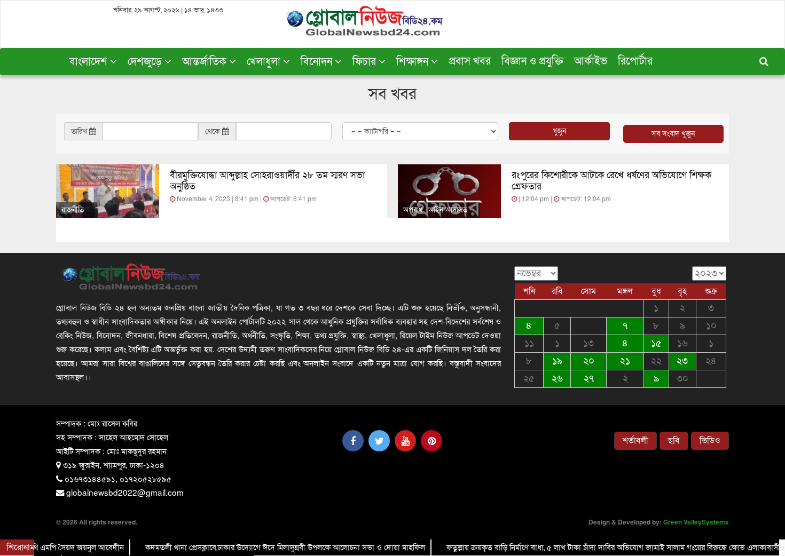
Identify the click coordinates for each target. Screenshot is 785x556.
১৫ (656, 343)
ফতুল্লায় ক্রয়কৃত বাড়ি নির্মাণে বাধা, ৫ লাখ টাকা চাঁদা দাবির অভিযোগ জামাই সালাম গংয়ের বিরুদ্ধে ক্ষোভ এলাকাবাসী (602, 547)
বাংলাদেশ (89, 62)
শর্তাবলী (635, 441)
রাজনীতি (72, 210)
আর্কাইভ (590, 61)
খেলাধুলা (265, 62)
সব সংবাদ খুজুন (673, 134)
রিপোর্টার (635, 61)
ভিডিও (710, 441)
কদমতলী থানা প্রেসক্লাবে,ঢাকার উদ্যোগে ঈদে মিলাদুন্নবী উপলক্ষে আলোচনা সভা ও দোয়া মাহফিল (274, 547)
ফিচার (365, 62)
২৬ (557, 378)
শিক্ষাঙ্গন (413, 62)
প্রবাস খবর (470, 61)
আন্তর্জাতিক (205, 62)
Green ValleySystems (696, 522)
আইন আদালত (447, 210)
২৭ (589, 378)
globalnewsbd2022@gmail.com (125, 492)
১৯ (557, 361)
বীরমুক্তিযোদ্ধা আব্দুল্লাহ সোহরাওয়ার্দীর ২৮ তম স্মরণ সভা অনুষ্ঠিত (267, 181)
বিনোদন (318, 62)
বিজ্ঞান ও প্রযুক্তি (532, 61)
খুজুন (559, 131)
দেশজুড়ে (146, 62)
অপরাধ (413, 210)
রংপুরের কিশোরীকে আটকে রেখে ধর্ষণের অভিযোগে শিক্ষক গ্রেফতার (611, 181)
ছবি (674, 441)
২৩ (682, 361)
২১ (625, 361)
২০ (588, 361)
